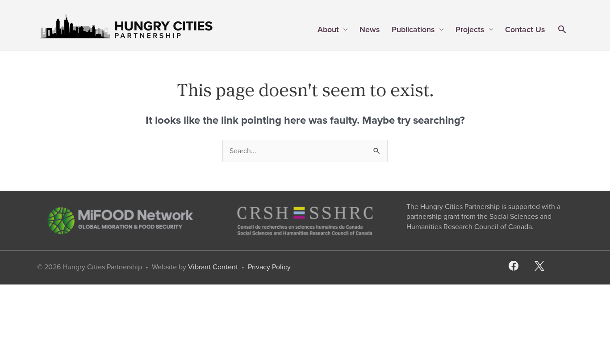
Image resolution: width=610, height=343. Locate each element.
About (328, 29)
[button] (562, 30)
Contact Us (525, 29)
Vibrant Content (213, 267)
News (369, 29)
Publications (413, 29)
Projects (470, 29)
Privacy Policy (269, 267)
